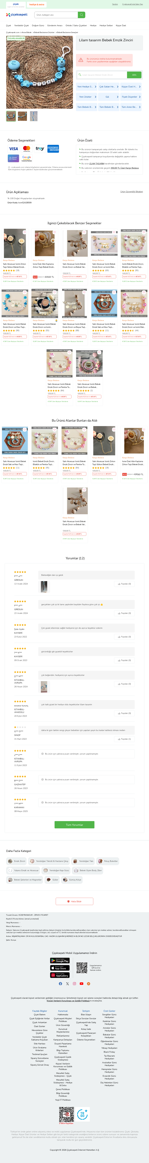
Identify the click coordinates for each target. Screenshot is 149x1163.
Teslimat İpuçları (39, 1054)
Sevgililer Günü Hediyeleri (109, 1016)
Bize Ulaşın (86, 1014)
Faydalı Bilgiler (39, 1011)
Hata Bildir (75, 901)
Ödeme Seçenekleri (86, 1039)
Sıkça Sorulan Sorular (86, 1018)
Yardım (115, 4)
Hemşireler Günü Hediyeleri (109, 1070)
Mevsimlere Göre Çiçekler (39, 1031)
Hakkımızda (63, 1014)
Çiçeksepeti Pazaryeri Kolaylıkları (86, 1034)
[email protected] (32, 919)
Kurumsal (63, 1011)
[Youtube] (81, 983)
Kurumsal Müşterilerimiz (63, 1030)
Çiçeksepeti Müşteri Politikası (63, 1020)
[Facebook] (60, 983)
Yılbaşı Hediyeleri (109, 1048)
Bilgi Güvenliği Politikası (62, 1094)
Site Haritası (39, 1043)
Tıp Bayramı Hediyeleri (109, 1057)
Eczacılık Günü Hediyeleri (109, 1077)
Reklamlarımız (63, 1035)
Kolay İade (86, 1029)
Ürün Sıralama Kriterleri (39, 1049)
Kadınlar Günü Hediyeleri (109, 1022)
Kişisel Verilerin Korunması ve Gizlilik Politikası (63, 1066)
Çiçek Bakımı (39, 1014)
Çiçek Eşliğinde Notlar (40, 1018)
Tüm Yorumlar (74, 825)
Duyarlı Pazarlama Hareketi (63, 1045)
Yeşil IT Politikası (63, 1100)
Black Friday (109, 1052)
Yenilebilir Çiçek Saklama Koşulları (39, 1038)
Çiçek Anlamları (39, 1022)
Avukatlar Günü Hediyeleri (109, 1064)
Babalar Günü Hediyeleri (109, 1036)
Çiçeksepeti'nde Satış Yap (132, 4)
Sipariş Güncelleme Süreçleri (40, 1059)
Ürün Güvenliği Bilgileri (131, 191)
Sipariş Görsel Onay (39, 1065)
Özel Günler (39, 1026)
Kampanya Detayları (63, 1039)
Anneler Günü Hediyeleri (109, 1029)
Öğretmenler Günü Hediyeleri (109, 1042)
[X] (67, 983)
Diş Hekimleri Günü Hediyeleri (109, 1084)
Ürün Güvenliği (63, 1025)
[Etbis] (66, 1115)
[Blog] (88, 983)
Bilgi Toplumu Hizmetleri (63, 1052)
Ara (81, 15)
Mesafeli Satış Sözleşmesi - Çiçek (63, 1074)
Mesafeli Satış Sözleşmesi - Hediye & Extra (63, 1083)
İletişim (86, 1011)
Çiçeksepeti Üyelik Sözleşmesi (62, 1058)
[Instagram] (74, 983)
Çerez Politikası (63, 1089)
